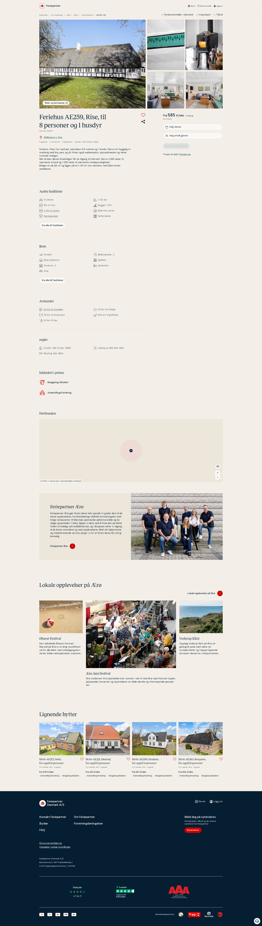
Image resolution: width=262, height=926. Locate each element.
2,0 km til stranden (53, 309)
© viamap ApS (53, 481)
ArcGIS (44, 481)
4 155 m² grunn (51, 211)
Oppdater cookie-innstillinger (55, 847)
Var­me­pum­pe (51, 216)
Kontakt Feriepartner (52, 817)
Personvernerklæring (50, 843)
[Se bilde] (92, 64)
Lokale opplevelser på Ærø (201, 593)
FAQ (42, 830)
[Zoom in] (217, 472)
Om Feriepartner (84, 817)
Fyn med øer (57, 15)
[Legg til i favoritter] (143, 115)
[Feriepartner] (49, 6)
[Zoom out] (217, 477)
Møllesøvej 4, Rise (53, 137)
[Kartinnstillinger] (218, 466)
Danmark (43, 15)
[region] (131, 450)
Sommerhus (87, 15)
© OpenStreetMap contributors (70, 481)
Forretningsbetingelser (88, 823)
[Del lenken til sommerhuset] (143, 121)
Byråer (43, 823)
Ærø (68, 15)
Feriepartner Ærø (59, 546)
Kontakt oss (185, 155)
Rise (76, 15)
